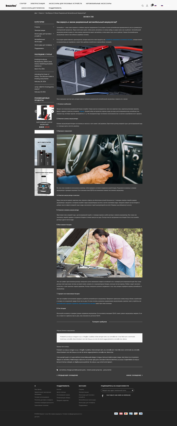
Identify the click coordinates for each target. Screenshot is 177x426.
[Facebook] (102, 396)
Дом (36, 13)
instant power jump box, (95, 370)
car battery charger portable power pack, (73, 370)
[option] (44, 119)
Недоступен (44, 132)
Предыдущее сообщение (68, 375)
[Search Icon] (143, 6)
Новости (41, 13)
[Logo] (11, 5)
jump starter (107, 370)
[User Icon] (147, 5)
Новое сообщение (133, 375)
